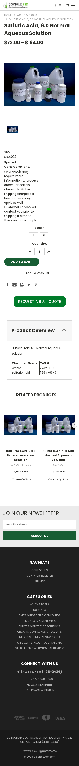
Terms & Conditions (39, 679)
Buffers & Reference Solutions (39, 626)
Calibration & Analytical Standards (39, 648)
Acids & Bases (39, 604)
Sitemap (40, 581)
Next (74, 425)
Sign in (31, 576)
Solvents (39, 610)
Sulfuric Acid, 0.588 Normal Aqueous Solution (58, 455)
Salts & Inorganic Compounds (39, 615)
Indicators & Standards (39, 621)
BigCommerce (47, 751)
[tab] (39, 330)
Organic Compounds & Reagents (39, 632)
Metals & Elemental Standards (39, 637)
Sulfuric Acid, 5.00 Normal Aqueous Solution (21, 455)
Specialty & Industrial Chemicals (39, 642)
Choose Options (21, 479)
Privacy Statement (39, 684)
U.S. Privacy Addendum (40, 690)
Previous (5, 425)
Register (47, 576)
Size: (40, 228)
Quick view (21, 471)
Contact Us (39, 570)
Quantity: (39, 244)
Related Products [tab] (36, 395)
